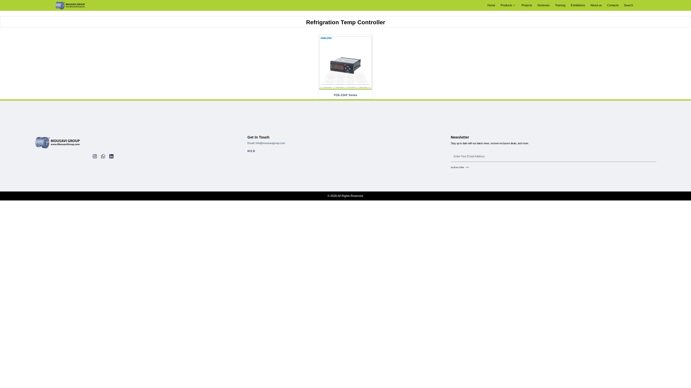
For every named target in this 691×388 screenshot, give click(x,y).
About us (596, 5)
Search (628, 5)
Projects (526, 5)
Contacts (612, 5)
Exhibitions (578, 5)
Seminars (543, 5)
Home (491, 5)
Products (506, 5)
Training (560, 5)
